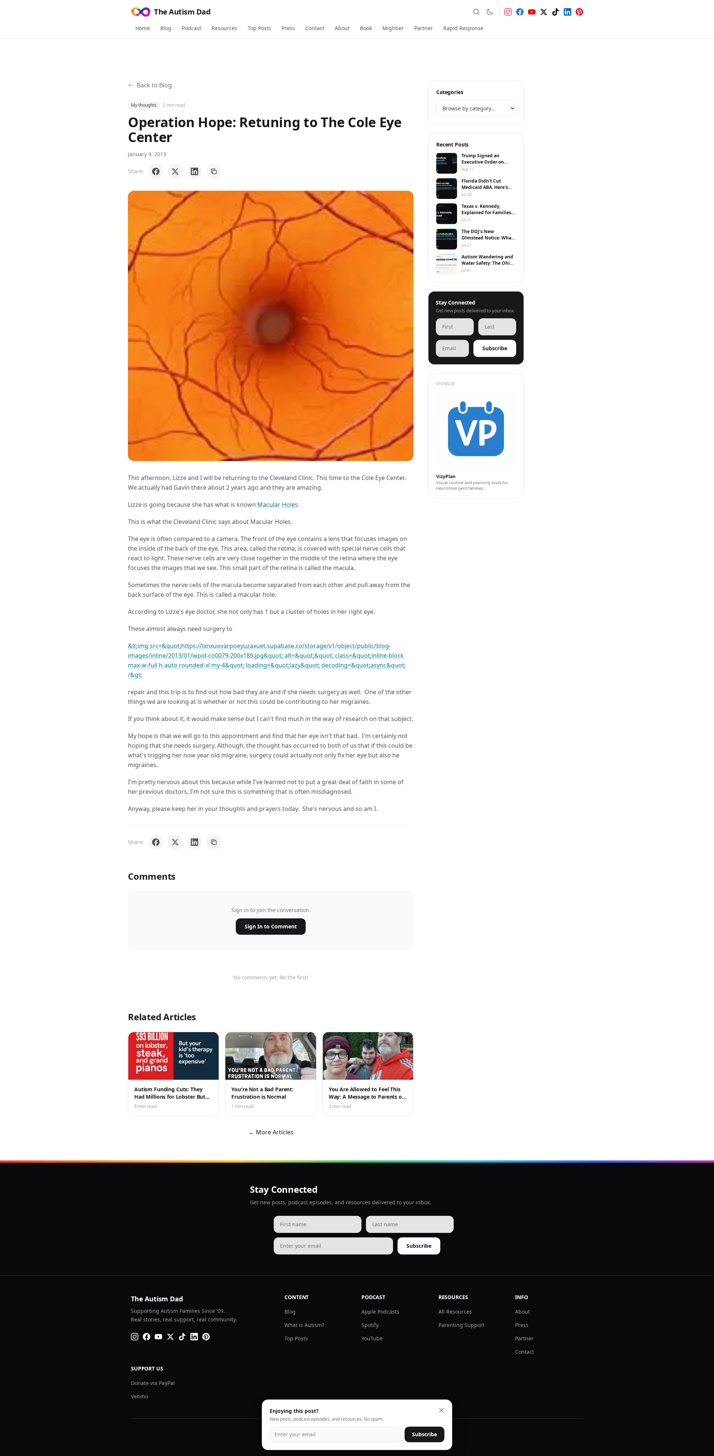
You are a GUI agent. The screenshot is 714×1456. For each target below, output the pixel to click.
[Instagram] (508, 12)
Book (366, 28)
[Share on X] (175, 171)
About (342, 28)
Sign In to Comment (271, 926)
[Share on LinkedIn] (194, 171)
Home (142, 28)
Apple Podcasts (380, 1311)
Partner (423, 28)
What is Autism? (304, 1324)
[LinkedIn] (567, 12)
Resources (224, 28)
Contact (314, 28)
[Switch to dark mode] (489, 12)
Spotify (370, 1324)
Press (288, 28)
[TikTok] (555, 12)
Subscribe (494, 348)
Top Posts (259, 28)
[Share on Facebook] (155, 171)
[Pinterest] (579, 12)
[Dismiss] (441, 1410)
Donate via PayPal (153, 1382)
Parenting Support (461, 1324)
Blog (165, 28)
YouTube (372, 1338)
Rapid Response (463, 28)
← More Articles (270, 1132)
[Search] (476, 12)
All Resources (455, 1311)
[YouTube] (532, 12)
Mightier (393, 28)
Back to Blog (154, 85)
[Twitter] (543, 12)
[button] (271, 326)
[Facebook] (520, 12)
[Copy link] (213, 171)
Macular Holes (277, 504)
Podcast (191, 28)
